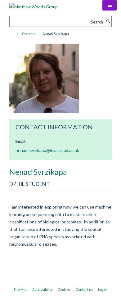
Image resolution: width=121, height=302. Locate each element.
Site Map (20, 289)
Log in (102, 289)
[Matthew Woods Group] (33, 4)
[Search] (108, 21)
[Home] (15, 33)
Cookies (64, 289)
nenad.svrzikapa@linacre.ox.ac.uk (47, 150)
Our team (29, 34)
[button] (109, 5)
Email (20, 141)
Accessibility (42, 289)
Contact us (84, 289)
